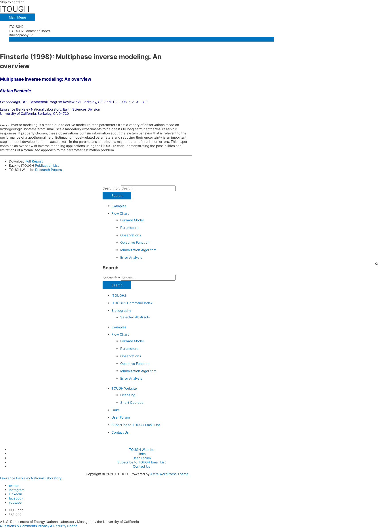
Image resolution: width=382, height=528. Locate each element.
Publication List (47, 165)
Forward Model (132, 220)
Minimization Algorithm (138, 250)
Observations (130, 235)
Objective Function (134, 242)
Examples (118, 206)
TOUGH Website (124, 388)
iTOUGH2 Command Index (29, 31)
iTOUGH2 (16, 27)
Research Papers (48, 170)
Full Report (34, 161)
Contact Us (120, 432)
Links (115, 410)
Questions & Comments (18, 526)
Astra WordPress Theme (169, 474)
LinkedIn (15, 494)
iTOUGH (15, 8)
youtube (15, 502)
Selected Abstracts (135, 317)
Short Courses (131, 402)
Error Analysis (131, 257)
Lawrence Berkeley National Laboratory (30, 478)
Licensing (127, 395)
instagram (16, 490)
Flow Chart (120, 213)
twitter (14, 486)
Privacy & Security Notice (57, 526)
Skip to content (12, 2)
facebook (16, 498)
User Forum (120, 417)
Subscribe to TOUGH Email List (135, 425)
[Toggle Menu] (141, 39)
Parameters (129, 228)
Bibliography (19, 35)
